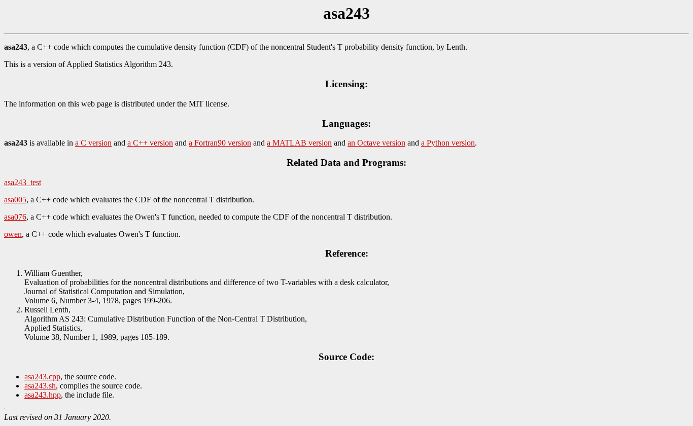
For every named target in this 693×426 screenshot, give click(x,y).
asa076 (15, 216)
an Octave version (376, 142)
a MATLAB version (299, 142)
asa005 (15, 199)
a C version (93, 142)
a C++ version (150, 142)
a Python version (448, 142)
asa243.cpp (42, 376)
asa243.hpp (42, 394)
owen (13, 234)
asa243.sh (40, 385)
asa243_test (22, 182)
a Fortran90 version (220, 142)
